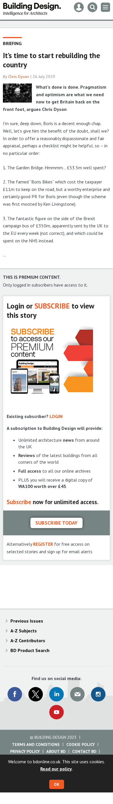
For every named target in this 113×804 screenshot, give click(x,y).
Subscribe (19, 502)
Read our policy (56, 769)
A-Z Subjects (23, 631)
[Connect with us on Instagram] (98, 694)
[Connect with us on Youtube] (56, 712)
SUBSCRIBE (52, 306)
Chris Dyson (18, 76)
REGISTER (43, 544)
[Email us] (77, 694)
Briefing (12, 43)
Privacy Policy (25, 751)
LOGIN (56, 416)
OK (56, 784)
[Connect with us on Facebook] (14, 694)
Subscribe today (56, 522)
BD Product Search (30, 650)
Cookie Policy (80, 744)
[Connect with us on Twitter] (35, 694)
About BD (55, 751)
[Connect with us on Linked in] (56, 694)
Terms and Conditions (36, 744)
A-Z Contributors (27, 640)
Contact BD (84, 751)
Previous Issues (26, 621)
